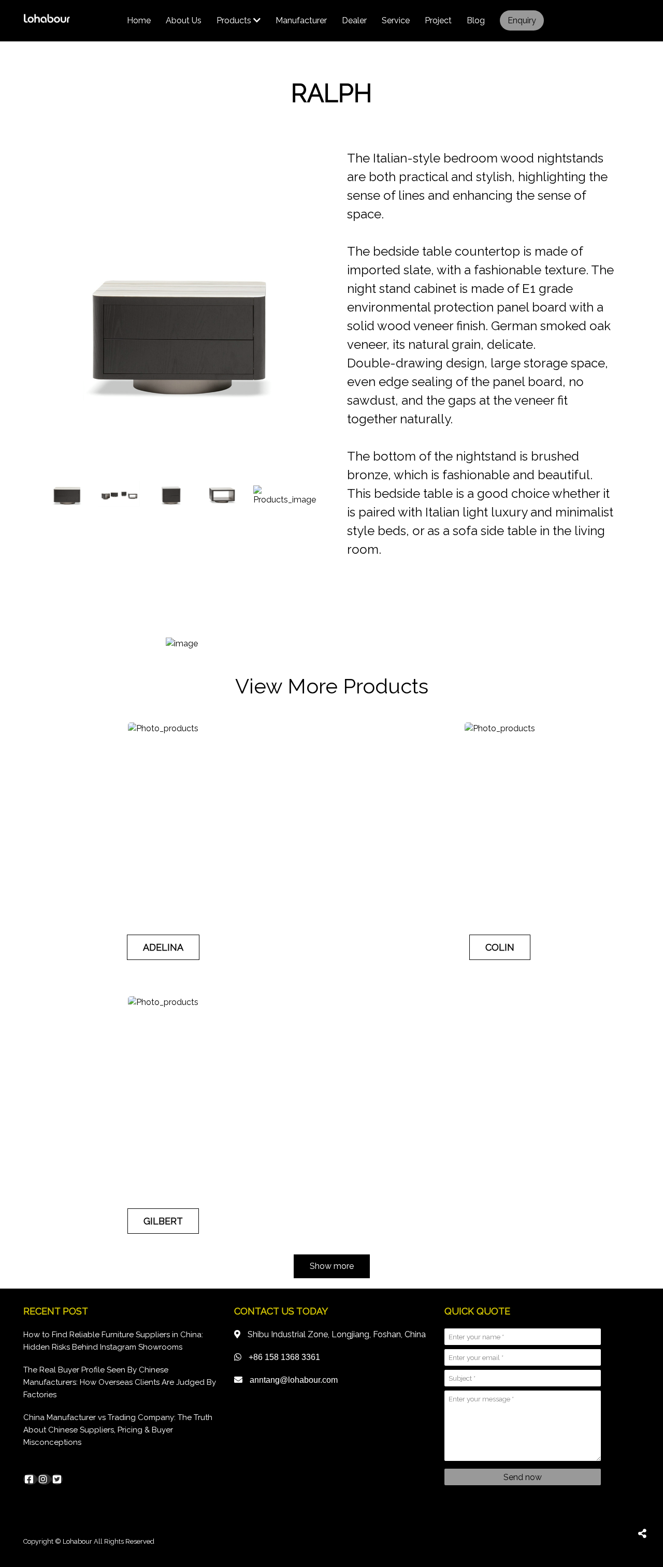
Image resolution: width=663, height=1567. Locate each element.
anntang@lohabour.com (294, 1380)
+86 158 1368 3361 (284, 1357)
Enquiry (522, 20)
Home (139, 20)
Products (235, 20)
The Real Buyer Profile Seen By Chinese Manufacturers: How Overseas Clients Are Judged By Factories (119, 1382)
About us (183, 20)
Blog (476, 20)
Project (438, 20)
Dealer (354, 20)
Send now (522, 1477)
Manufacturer (301, 20)
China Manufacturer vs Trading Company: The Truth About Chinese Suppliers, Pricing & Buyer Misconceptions (117, 1430)
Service (396, 20)
